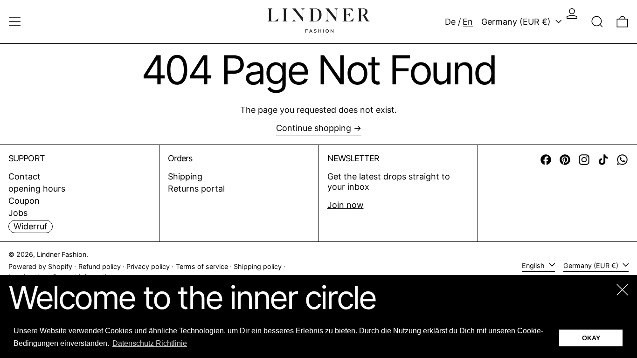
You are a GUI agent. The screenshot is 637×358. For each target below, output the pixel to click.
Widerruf (31, 226)
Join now (345, 205)
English (534, 265)
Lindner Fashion (61, 254)
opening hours (36, 188)
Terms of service (202, 266)
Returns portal (196, 188)
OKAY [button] (591, 338)
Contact (24, 176)
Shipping (185, 176)
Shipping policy (258, 266)
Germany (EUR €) (517, 22)
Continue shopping (313, 128)
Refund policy (99, 266)
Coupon (24, 201)
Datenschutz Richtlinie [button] (149, 343)
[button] (597, 21)
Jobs (18, 213)
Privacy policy (148, 266)
